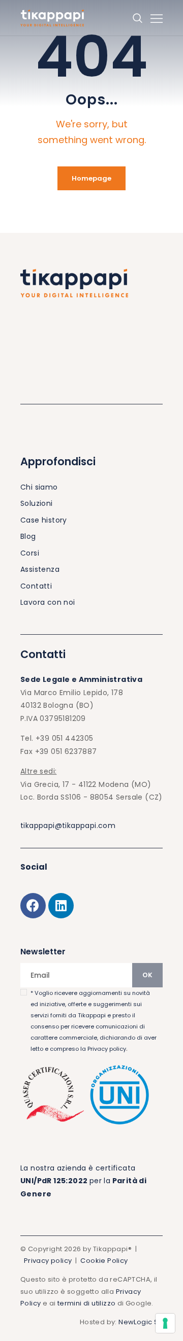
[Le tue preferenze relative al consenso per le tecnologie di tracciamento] (165, 1323)
